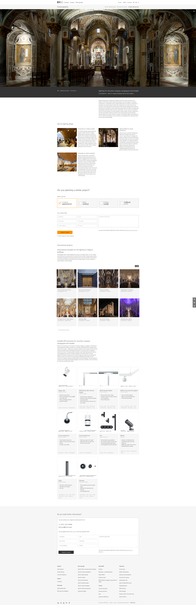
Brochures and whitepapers (62, 591)
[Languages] (136, 2)
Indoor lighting (60, 569)
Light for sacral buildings (83, 580)
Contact (119, 2)
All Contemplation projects (63, 330)
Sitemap (111, 602)
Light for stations (122, 596)
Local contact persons (103, 588)
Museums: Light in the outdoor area (126, 594)
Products (66, 2)
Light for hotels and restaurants (84, 588)
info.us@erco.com (65, 527)
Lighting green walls (123, 580)
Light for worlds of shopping (83, 585)
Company (100, 569)
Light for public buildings (83, 574)
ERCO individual (122, 588)
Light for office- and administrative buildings (87, 569)
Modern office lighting (123, 572)
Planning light (79, 2)
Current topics (122, 569)
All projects (59, 581)
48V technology (122, 591)
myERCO (124, 2)
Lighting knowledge (82, 591)
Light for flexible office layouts (125, 583)
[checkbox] (67, 203)
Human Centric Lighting (124, 577)
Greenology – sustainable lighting (105, 572)
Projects (72, 2)
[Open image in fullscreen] (67, 137)
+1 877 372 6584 (65, 524)
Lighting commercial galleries (125, 574)
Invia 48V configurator (61, 574)
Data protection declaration (131, 230)
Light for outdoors (81, 577)
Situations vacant (102, 577)
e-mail (74, 531)
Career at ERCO (102, 574)
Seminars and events (103, 591)
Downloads (129, 2)
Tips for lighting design (110, 7)
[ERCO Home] (60, 2)
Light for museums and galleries (84, 572)
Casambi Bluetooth (123, 585)
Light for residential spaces (83, 583)
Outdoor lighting (60, 572)
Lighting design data (61, 588)
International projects (122, 7)
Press (100, 594)
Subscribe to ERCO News (103, 596)
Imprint (115, 602)
